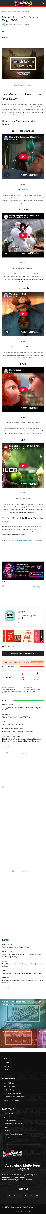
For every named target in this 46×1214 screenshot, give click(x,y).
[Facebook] (9, 1196)
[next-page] (7, 746)
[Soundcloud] (26, 1196)
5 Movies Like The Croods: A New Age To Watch (33, 690)
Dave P (10, 24)
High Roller (7, 951)
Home (4, 11)
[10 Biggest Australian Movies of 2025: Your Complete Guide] (23, 1014)
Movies (9, 11)
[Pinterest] (20, 1196)
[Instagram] (15, 1196)
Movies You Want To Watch (21, 11)
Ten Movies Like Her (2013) (12, 724)
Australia (6, 714)
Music (4, 961)
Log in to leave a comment (23, 653)
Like (9, 672)
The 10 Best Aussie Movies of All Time (16, 717)
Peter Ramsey (26, 190)
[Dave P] (4, 24)
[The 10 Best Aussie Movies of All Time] (18, 1038)
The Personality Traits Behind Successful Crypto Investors (22, 973)
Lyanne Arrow (5, 1027)
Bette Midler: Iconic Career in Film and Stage (18, 732)
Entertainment (8, 705)
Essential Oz (7, 944)
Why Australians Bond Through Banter (16, 947)
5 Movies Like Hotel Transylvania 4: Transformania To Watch (11, 691)
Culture (5, 978)
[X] (18, 621)
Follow (23, 672)
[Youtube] (36, 1196)
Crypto (5, 970)
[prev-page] (3, 746)
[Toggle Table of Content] (28, 85)
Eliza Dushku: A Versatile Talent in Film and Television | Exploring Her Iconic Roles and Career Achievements (22, 740)
